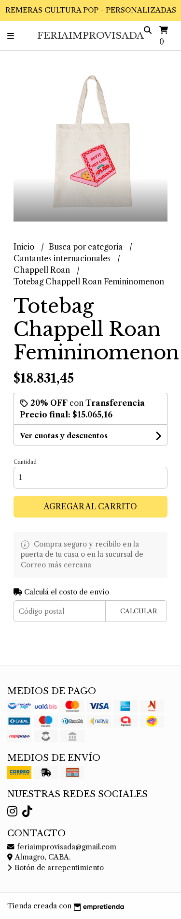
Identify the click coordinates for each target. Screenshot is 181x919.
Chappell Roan (43, 270)
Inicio (25, 247)
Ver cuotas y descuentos (64, 435)
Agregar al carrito (90, 506)
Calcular (138, 611)
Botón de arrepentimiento (58, 867)
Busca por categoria (87, 247)
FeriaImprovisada (90, 35)
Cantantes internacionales (63, 258)
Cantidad (25, 462)
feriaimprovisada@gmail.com (65, 847)
